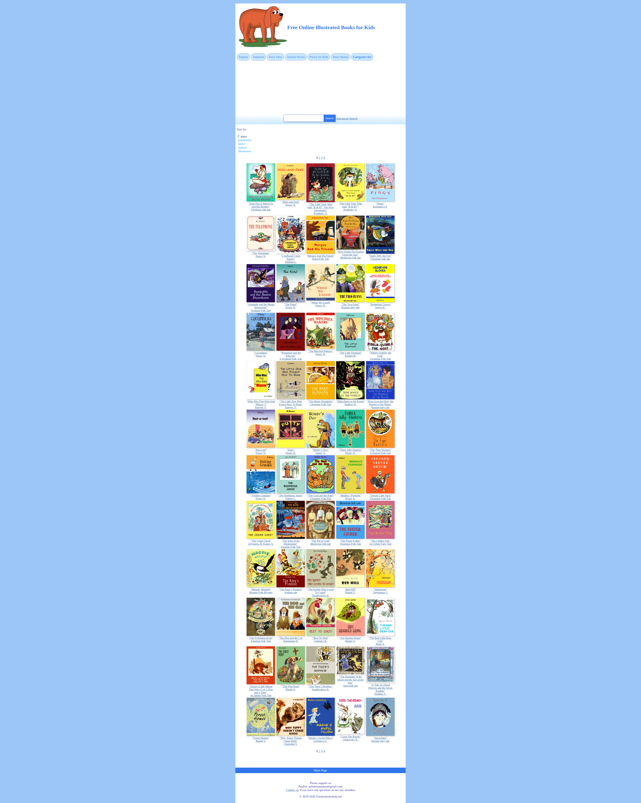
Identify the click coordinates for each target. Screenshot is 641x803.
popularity (245, 140)
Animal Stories (296, 57)
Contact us (292, 790)
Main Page (320, 770)
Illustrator (244, 151)
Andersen (258, 57)
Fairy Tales (275, 57)
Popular (243, 57)
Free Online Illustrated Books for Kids (331, 27)
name (241, 143)
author (242, 147)
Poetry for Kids (318, 57)
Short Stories (340, 57)
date (243, 136)
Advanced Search (347, 118)
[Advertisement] (320, 87)
